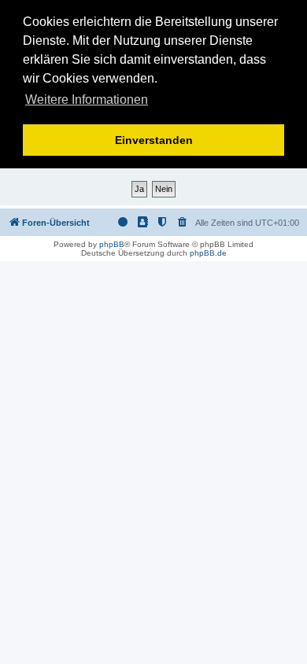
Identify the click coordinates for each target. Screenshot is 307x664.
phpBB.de (208, 253)
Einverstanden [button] (154, 140)
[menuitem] (183, 222)
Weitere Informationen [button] (86, 99)
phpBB (111, 244)
